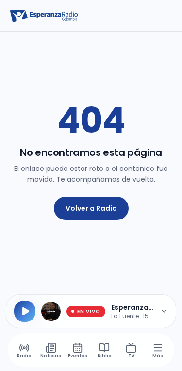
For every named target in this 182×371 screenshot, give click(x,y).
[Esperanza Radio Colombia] (44, 15)
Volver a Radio (91, 208)
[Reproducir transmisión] (24, 311)
